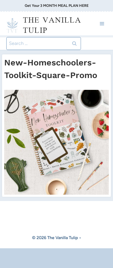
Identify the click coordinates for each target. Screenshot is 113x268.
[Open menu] (102, 24)
